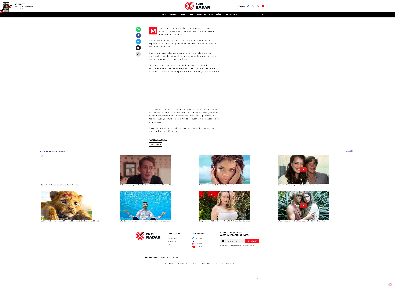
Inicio (164, 14)
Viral (191, 14)
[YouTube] (263, 6)
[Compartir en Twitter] (138, 41)
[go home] (197, 6)
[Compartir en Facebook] (138, 35)
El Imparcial (164, 257)
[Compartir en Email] (138, 47)
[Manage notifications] (390, 284)
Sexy (183, 14)
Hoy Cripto (175, 257)
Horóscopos (231, 14)
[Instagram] (258, 6)
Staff (169, 244)
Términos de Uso (173, 241)
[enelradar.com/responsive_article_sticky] (257, 278)
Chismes (173, 14)
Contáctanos (172, 238)
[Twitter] (253, 6)
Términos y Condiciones (247, 245)
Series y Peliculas (205, 14)
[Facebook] (248, 6)
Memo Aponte (156, 145)
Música (219, 14)
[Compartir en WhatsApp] (138, 29)
